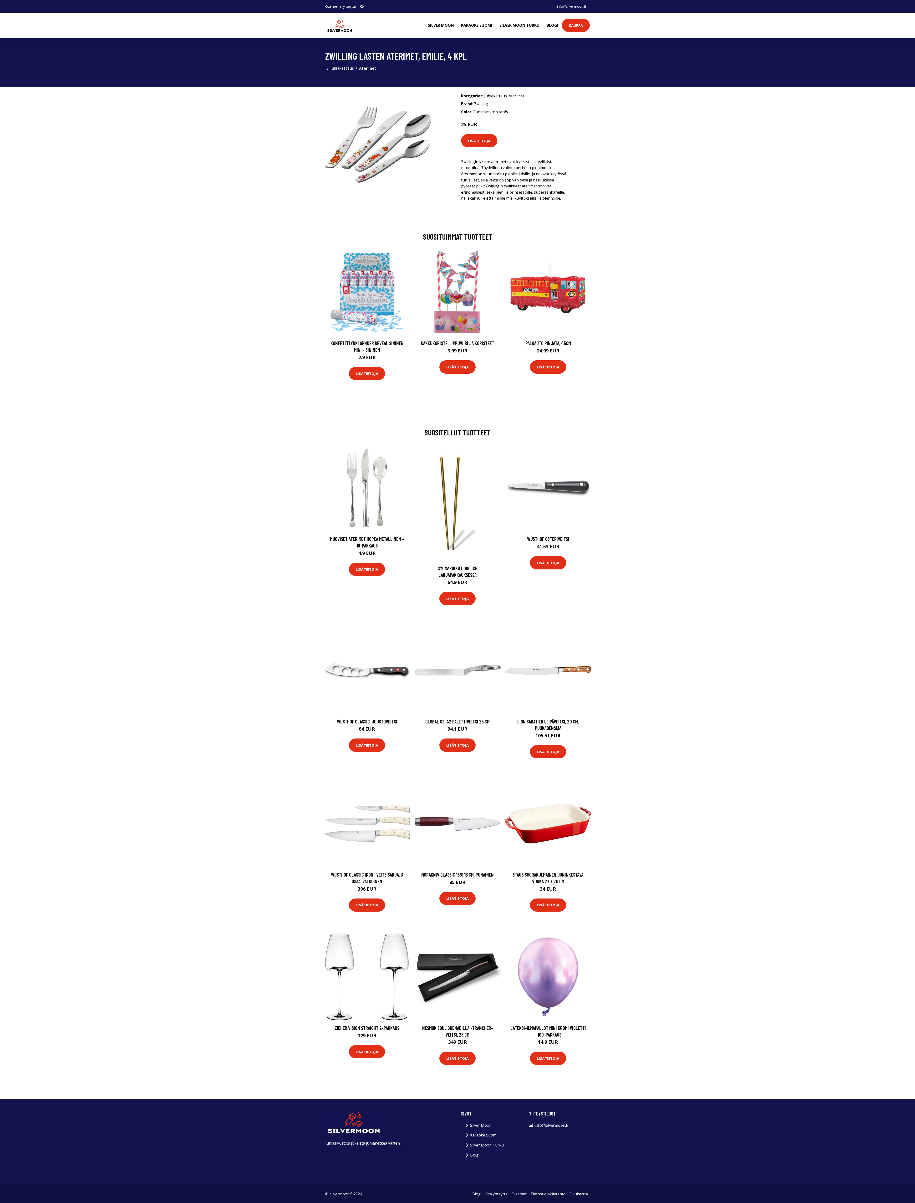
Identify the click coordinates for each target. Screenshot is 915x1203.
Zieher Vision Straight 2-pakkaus (367, 1028)
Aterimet (367, 68)
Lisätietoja (479, 140)
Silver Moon (441, 25)
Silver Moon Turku (519, 25)
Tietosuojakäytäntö (548, 1194)
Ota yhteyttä (496, 1194)
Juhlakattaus (342, 68)
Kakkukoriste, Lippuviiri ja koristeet (457, 343)
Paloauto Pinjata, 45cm (548, 343)
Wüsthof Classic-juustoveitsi (367, 721)
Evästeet (519, 1194)
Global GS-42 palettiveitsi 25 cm (457, 721)
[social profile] (362, 6)
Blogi (552, 25)
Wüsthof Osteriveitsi (548, 539)
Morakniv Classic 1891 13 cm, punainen (457, 875)
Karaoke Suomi (476, 25)
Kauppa (576, 25)
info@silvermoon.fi (571, 6)
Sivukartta (578, 1194)
